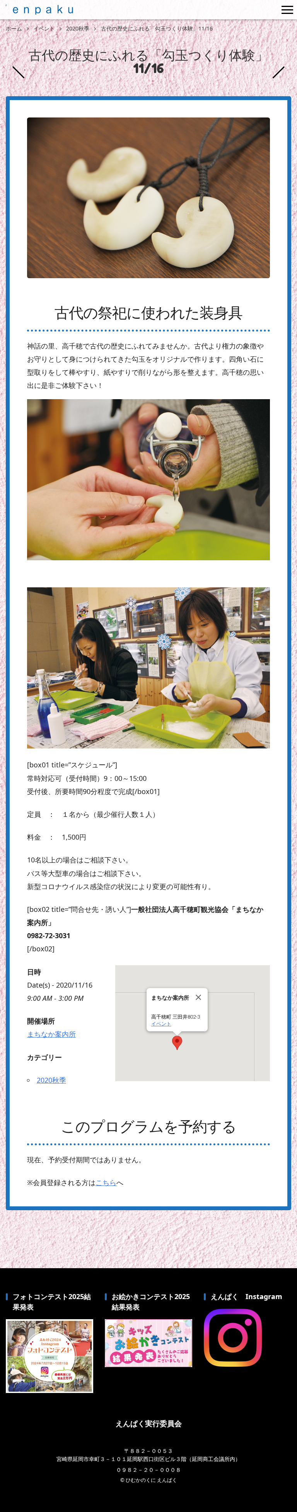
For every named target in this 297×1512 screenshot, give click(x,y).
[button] (177, 1043)
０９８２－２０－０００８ (148, 1469)
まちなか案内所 (51, 1034)
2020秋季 (51, 1080)
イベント (161, 1024)
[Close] (198, 997)
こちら (106, 1182)
